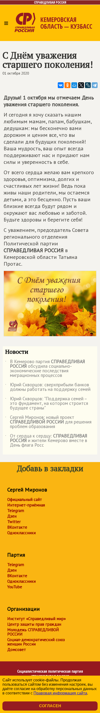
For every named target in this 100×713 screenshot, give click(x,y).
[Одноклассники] (67, 85)
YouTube (14, 587)
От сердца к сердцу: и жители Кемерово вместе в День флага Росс (46, 441)
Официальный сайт (24, 499)
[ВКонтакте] (61, 85)
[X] (81, 85)
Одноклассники (21, 533)
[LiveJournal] (88, 85)
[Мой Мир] (74, 85)
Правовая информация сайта (60, 693)
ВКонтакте (17, 527)
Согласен (50, 706)
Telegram (15, 510)
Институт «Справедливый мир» (36, 618)
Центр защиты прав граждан (34, 624)
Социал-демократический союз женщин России (36, 641)
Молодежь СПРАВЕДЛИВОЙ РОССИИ (33, 632)
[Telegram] (95, 85)
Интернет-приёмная (26, 505)
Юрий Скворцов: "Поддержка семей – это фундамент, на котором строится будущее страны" (46, 403)
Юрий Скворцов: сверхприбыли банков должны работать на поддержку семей (48, 387)
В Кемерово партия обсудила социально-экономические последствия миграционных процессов (45, 368)
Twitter (14, 521)
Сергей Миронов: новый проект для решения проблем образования (48, 422)
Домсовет (16, 649)
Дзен (12, 516)
